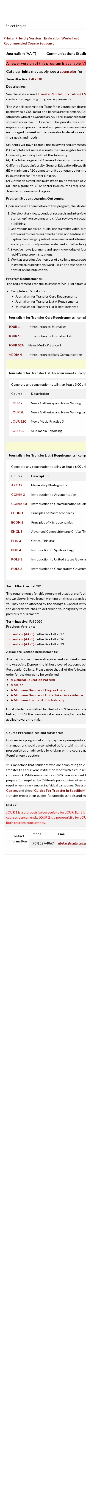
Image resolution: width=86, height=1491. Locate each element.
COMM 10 (19, 504)
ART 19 (16, 485)
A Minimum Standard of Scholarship (38, 700)
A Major (17, 685)
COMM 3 (18, 494)
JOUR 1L (15, 336)
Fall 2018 (35, 79)
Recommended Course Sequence (29, 43)
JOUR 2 (16, 403)
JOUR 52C (18, 421)
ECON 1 (17, 513)
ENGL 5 (16, 531)
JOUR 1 (14, 327)
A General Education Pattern (33, 680)
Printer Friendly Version (22, 38)
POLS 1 (16, 559)
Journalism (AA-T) (20, 634)
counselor (68, 71)
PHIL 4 (16, 550)
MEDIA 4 (15, 355)
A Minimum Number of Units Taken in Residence (47, 695)
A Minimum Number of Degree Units (38, 690)
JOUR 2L (17, 412)
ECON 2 (17, 522)
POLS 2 (16, 569)
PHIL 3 (16, 541)
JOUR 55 (17, 431)
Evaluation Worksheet (61, 38)
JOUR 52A (16, 345)
